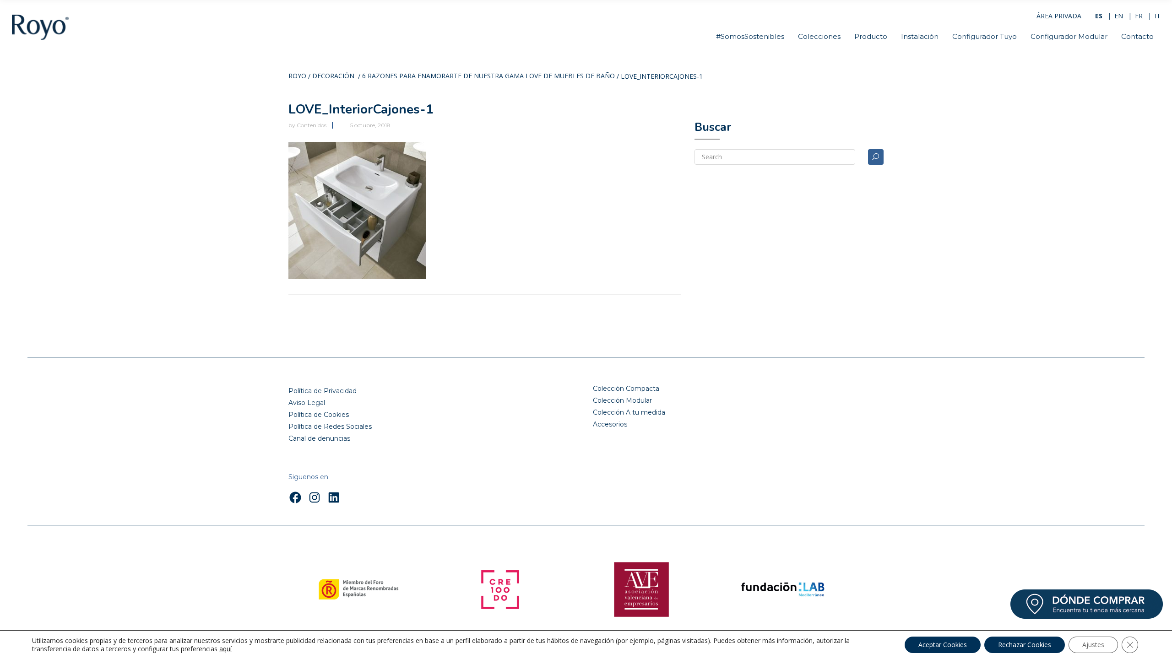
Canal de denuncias (319, 438)
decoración (333, 76)
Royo (297, 76)
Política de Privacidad (322, 391)
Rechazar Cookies (1024, 644)
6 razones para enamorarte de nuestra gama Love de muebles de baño (488, 76)
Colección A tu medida (629, 412)
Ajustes (1093, 644)
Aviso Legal (306, 403)
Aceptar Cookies (942, 644)
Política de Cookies (318, 415)
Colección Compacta (626, 388)
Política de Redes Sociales (330, 426)
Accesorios (610, 424)
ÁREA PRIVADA (1058, 15)
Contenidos (311, 125)
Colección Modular (622, 400)
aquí (225, 649)
